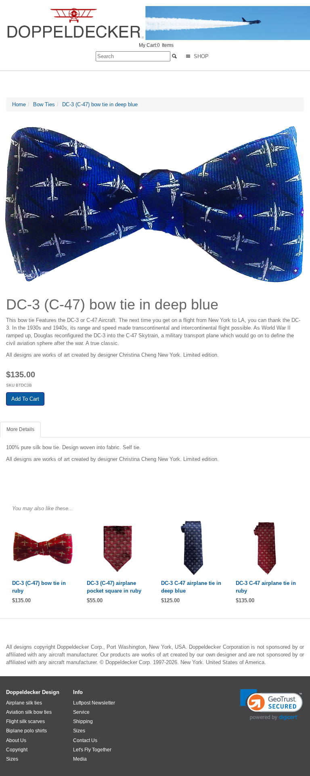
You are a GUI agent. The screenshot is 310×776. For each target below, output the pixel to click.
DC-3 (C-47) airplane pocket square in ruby (114, 587)
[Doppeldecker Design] (158, 23)
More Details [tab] (20, 429)
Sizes (12, 759)
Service (81, 712)
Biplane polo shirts (26, 731)
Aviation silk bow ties (29, 712)
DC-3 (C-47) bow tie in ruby (39, 587)
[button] (271, 704)
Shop (200, 56)
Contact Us (85, 740)
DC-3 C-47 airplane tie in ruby (266, 587)
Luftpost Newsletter (94, 703)
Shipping (83, 721)
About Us (16, 740)
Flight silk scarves (25, 721)
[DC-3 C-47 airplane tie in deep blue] (192, 548)
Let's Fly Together (92, 750)
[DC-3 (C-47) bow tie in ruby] (43, 548)
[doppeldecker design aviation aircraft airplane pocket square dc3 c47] (118, 548)
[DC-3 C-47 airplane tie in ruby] (267, 548)
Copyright (16, 750)
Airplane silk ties (24, 703)
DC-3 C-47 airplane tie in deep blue (191, 587)
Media (80, 759)
